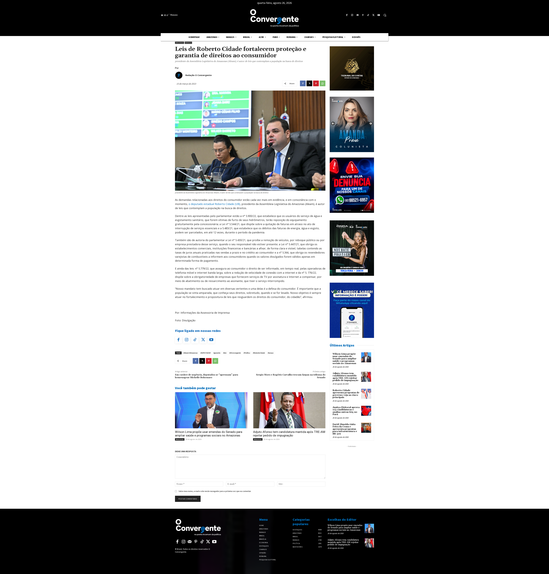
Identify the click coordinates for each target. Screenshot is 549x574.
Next (370, 124)
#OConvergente (235, 353)
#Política (246, 353)
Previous (333, 124)
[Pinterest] (363, 15)
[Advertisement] (351, 466)
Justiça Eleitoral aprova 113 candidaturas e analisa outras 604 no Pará (346, 411)
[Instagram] (352, 15)
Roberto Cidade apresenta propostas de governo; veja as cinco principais (346, 394)
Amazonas (179, 43)
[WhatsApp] (322, 83)
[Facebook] (347, 15)
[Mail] (357, 15)
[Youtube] (379, 15)
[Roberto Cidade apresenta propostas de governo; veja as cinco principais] (366, 394)
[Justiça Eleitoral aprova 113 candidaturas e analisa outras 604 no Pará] (366, 411)
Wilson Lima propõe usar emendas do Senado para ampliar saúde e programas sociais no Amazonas (208, 433)
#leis (224, 353)
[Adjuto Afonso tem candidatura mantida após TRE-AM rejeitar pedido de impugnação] (289, 410)
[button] (384, 15)
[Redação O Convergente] (178, 75)
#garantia (216, 353)
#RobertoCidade (259, 353)
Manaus (188, 43)
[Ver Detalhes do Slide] (352, 124)
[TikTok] (368, 15)
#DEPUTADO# (205, 353)
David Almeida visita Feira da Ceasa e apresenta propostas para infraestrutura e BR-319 (345, 429)
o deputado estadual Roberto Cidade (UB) (214, 204)
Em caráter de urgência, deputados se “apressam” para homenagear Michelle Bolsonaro (206, 376)
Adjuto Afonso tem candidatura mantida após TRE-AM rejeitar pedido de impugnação (289, 433)
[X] (373, 15)
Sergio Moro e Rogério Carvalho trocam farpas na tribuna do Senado (290, 376)
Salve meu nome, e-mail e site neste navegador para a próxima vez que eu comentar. (215, 491)
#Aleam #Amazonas (190, 353)
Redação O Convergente (198, 75)
